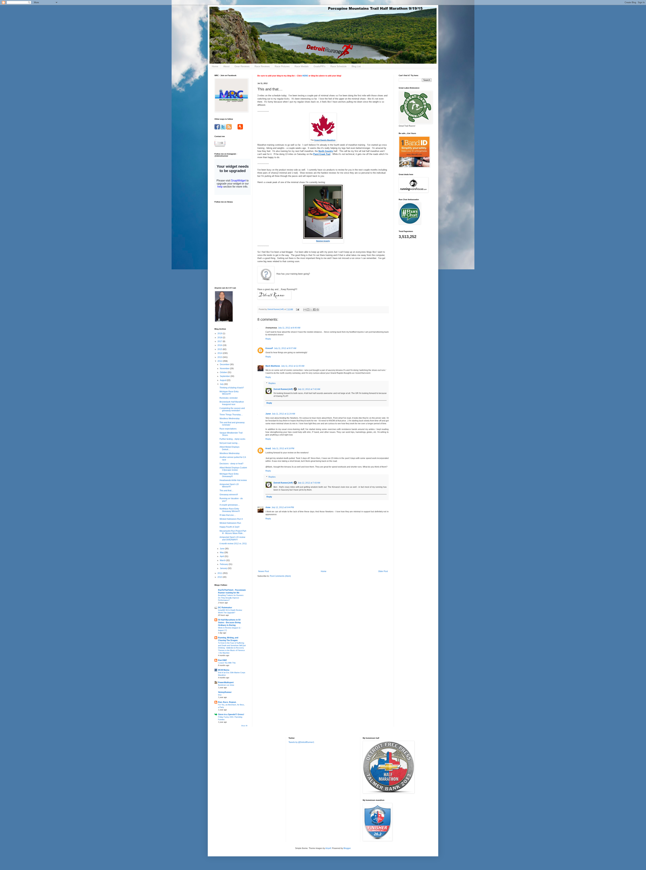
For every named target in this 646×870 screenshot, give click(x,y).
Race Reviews (262, 66)
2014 (220, 353)
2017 (220, 341)
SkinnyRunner (225, 692)
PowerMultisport (226, 682)
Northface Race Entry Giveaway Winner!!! (230, 510)
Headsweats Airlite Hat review (233, 480)
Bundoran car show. (226, 685)
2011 (220, 573)
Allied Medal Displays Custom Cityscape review (233, 468)
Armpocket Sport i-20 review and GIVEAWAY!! (232, 538)
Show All (244, 726)
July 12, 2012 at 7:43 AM (309, 483)
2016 (220, 345)
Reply (268, 339)
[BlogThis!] (308, 309)
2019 (220, 333)
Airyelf (328, 848)
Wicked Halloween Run (230, 523)
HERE (305, 76)
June (222, 548)
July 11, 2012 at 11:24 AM (283, 414)
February (224, 564)
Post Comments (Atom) (280, 576)
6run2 (268, 448)
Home (215, 66)
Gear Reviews (242, 66)
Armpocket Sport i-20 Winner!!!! (229, 485)
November (225, 368)
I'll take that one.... (228, 515)
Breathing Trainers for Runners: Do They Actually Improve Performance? (231, 597)
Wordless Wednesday (230, 418)
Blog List (356, 66)
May (222, 552)
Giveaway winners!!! (229, 494)
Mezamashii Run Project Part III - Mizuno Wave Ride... (233, 532)
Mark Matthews (272, 366)
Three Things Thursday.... (231, 414)
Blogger (347, 848)
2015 (220, 349)
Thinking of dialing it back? (232, 388)
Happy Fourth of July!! (229, 527)
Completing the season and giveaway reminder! (232, 409)
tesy (220, 695)
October (224, 372)
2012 (220, 361)
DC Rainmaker (225, 607)
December (225, 364)
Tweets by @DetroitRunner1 (301, 742)
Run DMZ (222, 660)
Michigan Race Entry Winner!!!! (229, 392)
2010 (220, 577)
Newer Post (263, 571)
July (222, 384)
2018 (220, 337)
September (225, 376)
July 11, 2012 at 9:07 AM (285, 348)
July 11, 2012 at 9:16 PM (283, 448)
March (223, 560)
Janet (268, 414)
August (223, 380)
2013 (220, 357)
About (226, 66)
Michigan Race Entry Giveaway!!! (229, 475)
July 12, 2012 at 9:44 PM (283, 507)
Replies (272, 383)
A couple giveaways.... (230, 505)
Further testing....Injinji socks (232, 439)
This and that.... (226, 490)
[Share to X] (311, 309)
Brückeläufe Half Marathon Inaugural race (232, 403)
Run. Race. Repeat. (227, 702)
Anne (268, 507)
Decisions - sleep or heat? (231, 463)
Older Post (383, 571)
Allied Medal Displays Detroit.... (229, 448)
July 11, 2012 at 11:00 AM (292, 366)
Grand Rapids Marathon (324, 140)
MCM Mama (223, 670)
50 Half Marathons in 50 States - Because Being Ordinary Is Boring (229, 622)
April (222, 556)
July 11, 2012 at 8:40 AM (289, 328)
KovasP (269, 348)
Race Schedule (338, 66)
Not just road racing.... (229, 443)
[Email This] (305, 309)
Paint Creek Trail (321, 154)
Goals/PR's (319, 66)
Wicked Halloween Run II (231, 519)
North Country (325, 151)
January (224, 568)
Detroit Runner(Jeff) (283, 389)
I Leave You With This (227, 663)
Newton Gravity (323, 241)
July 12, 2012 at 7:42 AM (309, 389)
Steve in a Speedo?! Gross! (231, 714)
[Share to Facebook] (314, 309)
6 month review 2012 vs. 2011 (233, 543)
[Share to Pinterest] (317, 309)
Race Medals (302, 66)
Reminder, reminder (229, 398)
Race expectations (228, 429)
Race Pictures (282, 66)
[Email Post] (297, 309)
